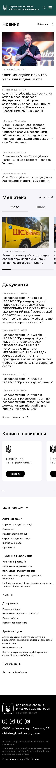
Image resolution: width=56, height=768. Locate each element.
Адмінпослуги (12, 631)
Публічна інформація (17, 555)
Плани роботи (10, 618)
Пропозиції (8, 547)
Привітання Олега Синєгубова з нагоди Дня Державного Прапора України (26, 160)
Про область (11, 663)
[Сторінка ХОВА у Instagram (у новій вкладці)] (4, 721)
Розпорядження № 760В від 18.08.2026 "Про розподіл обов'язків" (27, 380)
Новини (7, 594)
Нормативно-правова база (17, 566)
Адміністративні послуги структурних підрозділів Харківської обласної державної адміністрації (27, 640)
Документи (10, 603)
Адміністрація (12, 518)
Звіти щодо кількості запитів (18, 571)
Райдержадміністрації (15, 534)
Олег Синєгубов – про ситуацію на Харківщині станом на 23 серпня (27, 179)
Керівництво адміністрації (17, 524)
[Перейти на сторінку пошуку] (44, 8)
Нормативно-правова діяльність (20, 613)
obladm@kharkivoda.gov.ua (21, 733)
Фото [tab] (15, 207)
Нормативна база (12, 647)
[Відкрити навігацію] (50, 8)
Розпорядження (11, 609)
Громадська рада (11, 543)
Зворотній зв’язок (14, 672)
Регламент (8, 529)
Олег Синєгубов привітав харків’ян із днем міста (24, 77)
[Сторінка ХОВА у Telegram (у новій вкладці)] (12, 721)
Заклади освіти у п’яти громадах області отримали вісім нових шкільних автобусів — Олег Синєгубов (25, 259)
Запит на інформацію (14, 561)
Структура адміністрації (16, 538)
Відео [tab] (40, 207)
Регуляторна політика (14, 622)
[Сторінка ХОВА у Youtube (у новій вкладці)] (27, 721)
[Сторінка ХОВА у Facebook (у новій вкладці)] (19, 721)
